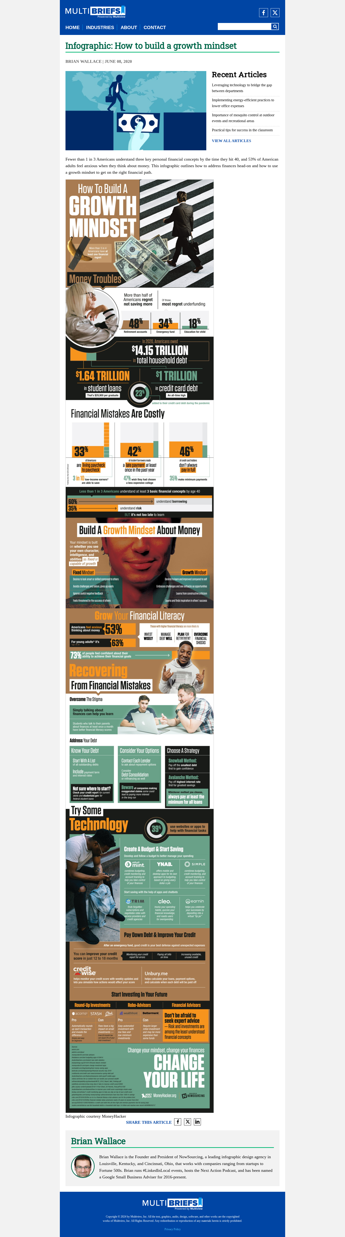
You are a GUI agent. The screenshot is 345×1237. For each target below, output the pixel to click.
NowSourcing (191, 1156)
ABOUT (129, 27)
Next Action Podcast (218, 1170)
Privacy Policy (173, 1229)
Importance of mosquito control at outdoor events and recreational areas (243, 118)
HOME (72, 27)
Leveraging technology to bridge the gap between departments (242, 88)
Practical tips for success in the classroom (242, 130)
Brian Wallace (83, 61)
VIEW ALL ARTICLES (231, 141)
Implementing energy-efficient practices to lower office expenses (243, 103)
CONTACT (155, 27)
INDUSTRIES (100, 27)
